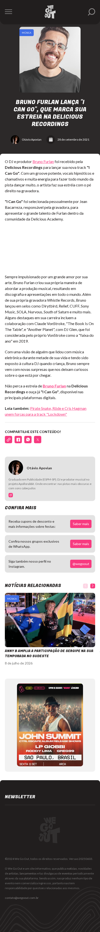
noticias (72, 868)
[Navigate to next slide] (92, 586)
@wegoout (81, 564)
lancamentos (28, 873)
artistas (13, 873)
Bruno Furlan (43, 161)
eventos (67, 873)
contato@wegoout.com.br (22, 898)
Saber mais (81, 524)
